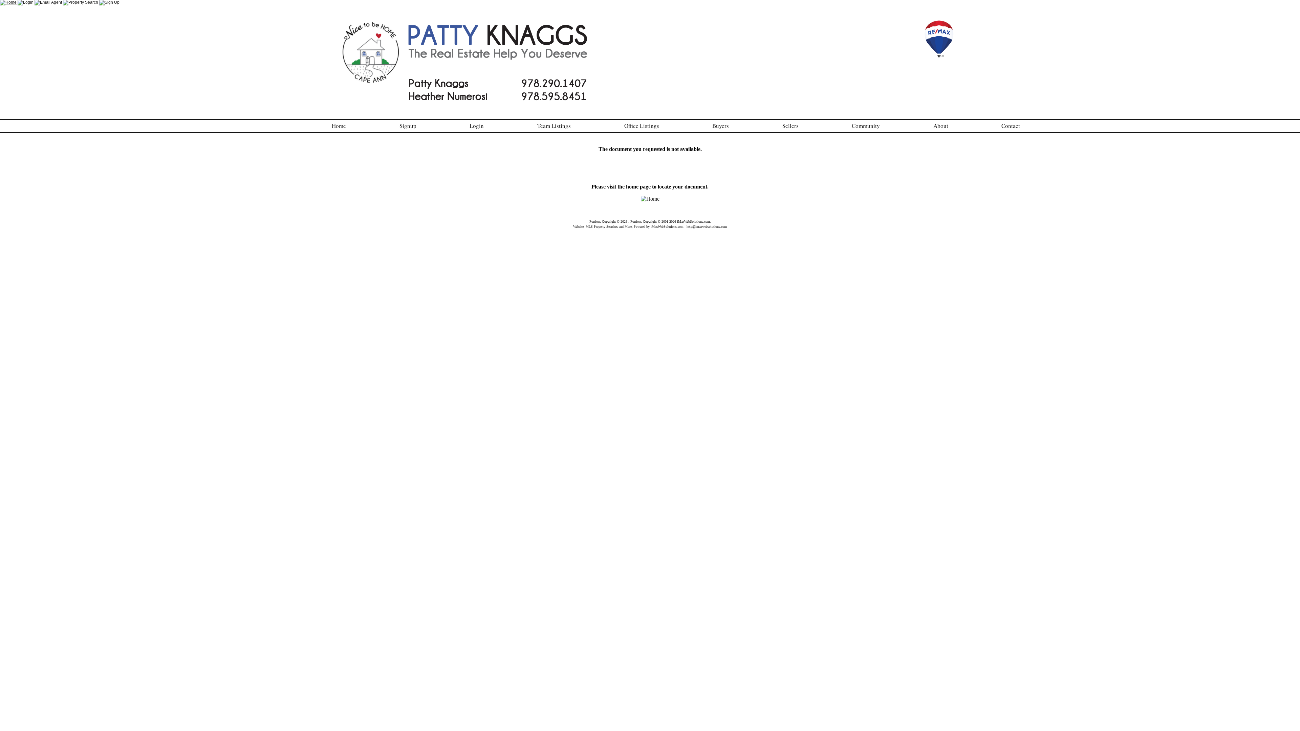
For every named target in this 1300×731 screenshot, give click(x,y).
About (940, 126)
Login (477, 126)
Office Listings (641, 126)
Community (866, 126)
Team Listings (554, 126)
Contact (1010, 126)
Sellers (790, 126)
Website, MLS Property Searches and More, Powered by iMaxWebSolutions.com (628, 226)
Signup (407, 126)
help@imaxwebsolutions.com (707, 226)
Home (339, 126)
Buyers (720, 126)
